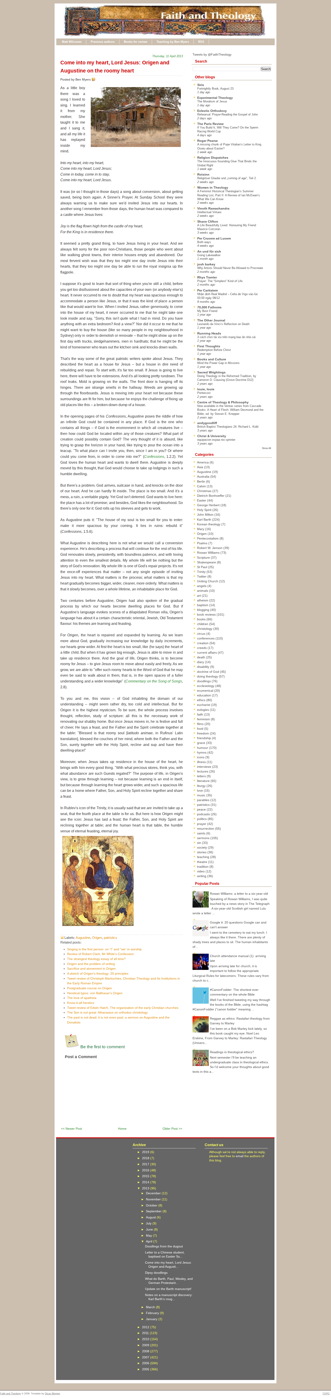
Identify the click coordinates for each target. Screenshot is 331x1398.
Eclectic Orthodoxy (212, 111)
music (201, 795)
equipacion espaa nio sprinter (216, 439)
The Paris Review (210, 124)
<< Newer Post (71, 1128)
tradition (203, 866)
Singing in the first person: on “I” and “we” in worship (104, 949)
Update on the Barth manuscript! (168, 1289)
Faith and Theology (10, 1393)
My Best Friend (207, 311)
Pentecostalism (208, 538)
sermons (203, 838)
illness (202, 762)
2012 (146, 1327)
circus (201, 633)
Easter (202, 500)
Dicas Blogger (52, 1393)
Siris (200, 85)
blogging (203, 610)
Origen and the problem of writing (91, 964)
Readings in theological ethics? (232, 1052)
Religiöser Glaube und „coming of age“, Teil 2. (227, 178)
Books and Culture (211, 359)
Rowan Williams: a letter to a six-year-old (239, 893)
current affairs (207, 652)
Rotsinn (203, 174)
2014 (146, 1182)
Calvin (202, 486)
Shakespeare (207, 562)
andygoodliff (207, 423)
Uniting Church (208, 581)
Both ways (204, 242)
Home (122, 1128)
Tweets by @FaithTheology (212, 54)
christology (205, 628)
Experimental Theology (215, 97)
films (200, 724)
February (153, 1313)
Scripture (204, 557)
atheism (203, 600)
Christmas (204, 491)
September (154, 1211)
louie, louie (205, 389)
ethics (201, 700)
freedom (203, 733)
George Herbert (208, 505)
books (201, 619)
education (204, 695)
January (152, 1319)
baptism (203, 605)
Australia (203, 476)
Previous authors (103, 41)
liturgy (201, 786)
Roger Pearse (207, 140)
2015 (146, 1176)
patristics (110, 938)
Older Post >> (172, 1128)
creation (203, 643)
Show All (266, 448)
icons (201, 757)
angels (202, 586)
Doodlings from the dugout (164, 1246)
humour (203, 748)
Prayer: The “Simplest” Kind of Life (220, 281)
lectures (203, 771)
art (199, 595)
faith (200, 714)
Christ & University (211, 436)
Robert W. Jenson (210, 548)
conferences (206, 638)
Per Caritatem (207, 290)
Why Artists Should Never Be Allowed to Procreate (230, 268)
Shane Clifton (207, 221)
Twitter (202, 576)
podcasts (204, 814)
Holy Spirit (204, 510)
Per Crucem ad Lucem (214, 238)
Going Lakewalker (208, 255)
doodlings (204, 681)
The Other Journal (211, 320)
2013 (146, 1188)
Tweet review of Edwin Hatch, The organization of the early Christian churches (122, 1008)
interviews (204, 766)
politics (202, 819)
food (200, 728)
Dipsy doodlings (156, 1272)
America (203, 462)
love (200, 790)
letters (202, 776)
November (154, 1199)
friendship (204, 738)
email (239, 1156)
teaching (203, 857)
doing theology (208, 676)
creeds (202, 648)
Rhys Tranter (207, 277)
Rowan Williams (208, 552)
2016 (146, 1170)
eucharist (204, 705)
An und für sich (209, 251)
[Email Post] (96, 79)
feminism (204, 719)
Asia (200, 467)
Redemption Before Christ (214, 350)
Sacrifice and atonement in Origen (91, 968)
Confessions (154, 456)
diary (201, 662)
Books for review (135, 41)
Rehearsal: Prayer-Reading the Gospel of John (227, 114)
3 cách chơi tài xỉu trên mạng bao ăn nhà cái (226, 337)
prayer (202, 824)
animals (203, 590)
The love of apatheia (81, 998)
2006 (146, 1363)
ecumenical (205, 690)
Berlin (201, 481)
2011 (146, 1333)
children (203, 624)
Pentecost (204, 393)
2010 (146, 1339)
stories (202, 852)
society (202, 847)
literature (204, 781)
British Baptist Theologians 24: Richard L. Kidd (227, 426)
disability (203, 667)
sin (199, 843)
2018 (146, 1158)
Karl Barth (204, 519)
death (201, 657)
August (151, 1217)
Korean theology (209, 524)
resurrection (206, 828)
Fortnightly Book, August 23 (215, 88)
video (201, 871)
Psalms (202, 543)
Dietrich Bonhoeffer (211, 495)
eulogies (203, 709)
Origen (97, 938)
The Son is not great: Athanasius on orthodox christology (107, 1012)
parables (203, 800)
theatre (202, 862)
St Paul (202, 567)
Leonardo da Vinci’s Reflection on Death (223, 324)
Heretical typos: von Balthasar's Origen (94, 993)
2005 (146, 1369)
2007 (146, 1357)
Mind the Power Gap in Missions (218, 363)
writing (202, 876)
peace (202, 809)
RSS (201, 41)
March (151, 1307)
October (152, 1205)
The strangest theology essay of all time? (96, 959)
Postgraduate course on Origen (89, 988)
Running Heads (209, 333)
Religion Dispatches (212, 157)
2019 (146, 1152)
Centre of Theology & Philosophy (223, 402)
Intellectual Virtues (209, 212)
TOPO (326, 1393)
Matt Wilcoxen (72, 41)
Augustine (83, 938)
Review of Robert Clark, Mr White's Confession (100, 954)
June (150, 1229)
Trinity (201, 572)
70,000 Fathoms (209, 307)
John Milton (205, 514)
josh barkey (206, 264)
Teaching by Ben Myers (172, 41)
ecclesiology (206, 686)
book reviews (207, 614)
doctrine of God (208, 671)
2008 (146, 1351)
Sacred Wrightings (211, 372)
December (154, 1193)
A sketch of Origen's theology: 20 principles (97, 973)
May (149, 1235)
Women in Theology (212, 187)
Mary (201, 529)
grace (201, 743)
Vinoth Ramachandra (213, 208)
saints (201, 833)
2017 (146, 1164)
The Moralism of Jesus (212, 101)
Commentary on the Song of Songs (153, 681)
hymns (202, 752)
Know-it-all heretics (80, 1003)
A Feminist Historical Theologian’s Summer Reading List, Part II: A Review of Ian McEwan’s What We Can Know (228, 195)
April (149, 1241)
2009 (146, 1345)
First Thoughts (208, 346)
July (149, 1223)
